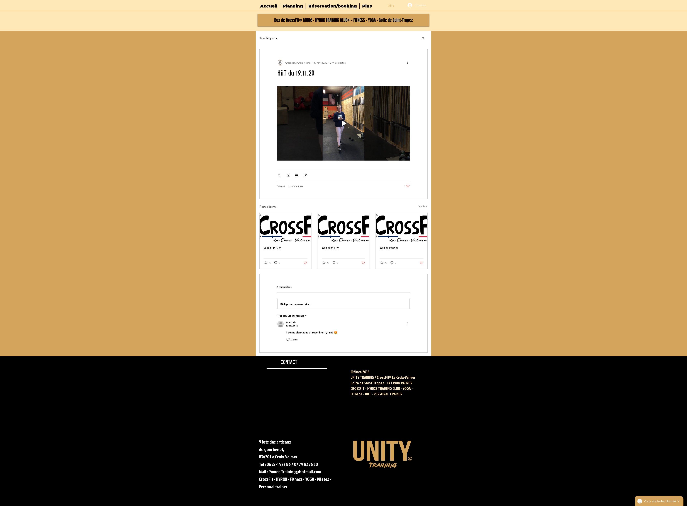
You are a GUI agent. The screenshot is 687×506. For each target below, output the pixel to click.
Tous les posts (268, 38)
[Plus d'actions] (407, 62)
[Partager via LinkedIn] (296, 175)
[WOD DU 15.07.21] (343, 227)
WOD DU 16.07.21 (272, 248)
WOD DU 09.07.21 (389, 248)
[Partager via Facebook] (279, 175)
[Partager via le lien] (305, 175)
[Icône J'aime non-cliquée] (288, 339)
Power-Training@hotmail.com (295, 471)
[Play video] (343, 123)
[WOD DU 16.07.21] (285, 227)
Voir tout (423, 206)
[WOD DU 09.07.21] (401, 227)
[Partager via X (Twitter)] (287, 175)
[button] (392, 5)
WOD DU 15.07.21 (330, 248)
